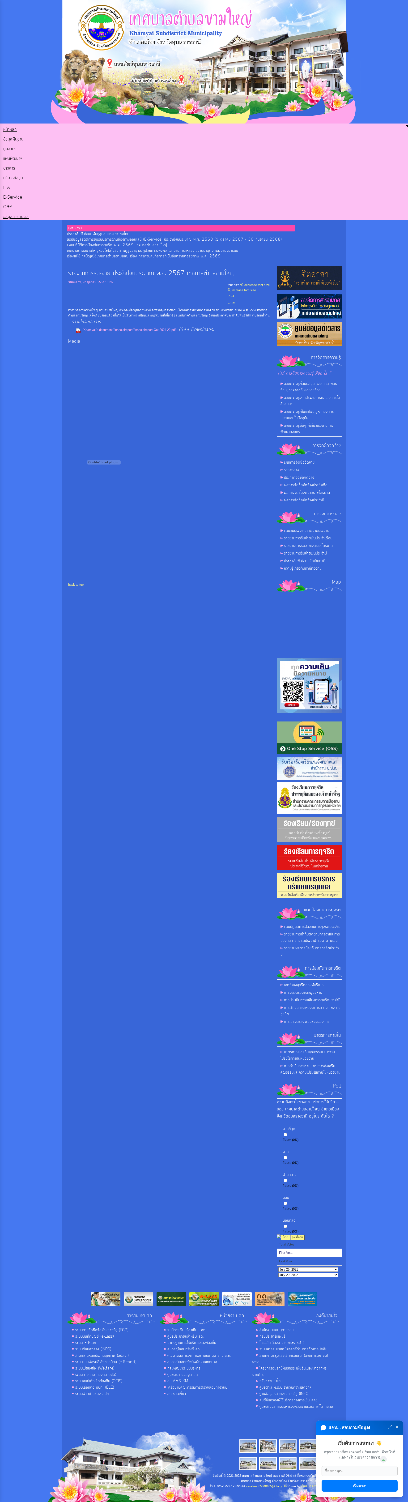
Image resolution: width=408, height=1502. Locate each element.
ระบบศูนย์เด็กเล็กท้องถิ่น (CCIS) (98, 1381)
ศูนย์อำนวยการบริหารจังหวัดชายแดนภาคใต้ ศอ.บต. (297, 1406)
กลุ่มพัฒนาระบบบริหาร (183, 1368)
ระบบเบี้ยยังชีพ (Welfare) (94, 1368)
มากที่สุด (289, 1129)
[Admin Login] (383, 1459)
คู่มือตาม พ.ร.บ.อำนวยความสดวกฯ (285, 1387)
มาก (286, 1152)
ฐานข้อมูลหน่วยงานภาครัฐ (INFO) (284, 1394)
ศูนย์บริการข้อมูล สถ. (183, 1375)
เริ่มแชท (359, 1486)
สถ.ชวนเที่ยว (176, 1394)
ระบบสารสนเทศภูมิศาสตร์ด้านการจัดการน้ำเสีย (293, 1349)
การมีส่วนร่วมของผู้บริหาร (303, 992)
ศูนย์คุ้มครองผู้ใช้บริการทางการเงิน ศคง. (289, 1400)
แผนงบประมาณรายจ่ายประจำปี (306, 530)
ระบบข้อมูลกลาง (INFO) (93, 1349)
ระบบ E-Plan (85, 1343)
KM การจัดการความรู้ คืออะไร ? (304, 373)
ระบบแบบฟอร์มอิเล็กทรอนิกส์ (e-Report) (105, 1362)
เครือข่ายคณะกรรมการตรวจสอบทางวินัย (197, 1387)
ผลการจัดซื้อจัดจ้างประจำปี (304, 500)
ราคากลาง (291, 470)
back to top (76, 584)
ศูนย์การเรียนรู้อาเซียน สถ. (187, 1330)
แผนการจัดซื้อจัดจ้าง (299, 462)
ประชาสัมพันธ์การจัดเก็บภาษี (304, 561)
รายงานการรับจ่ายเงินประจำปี (305, 553)
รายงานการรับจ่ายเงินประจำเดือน (308, 538)
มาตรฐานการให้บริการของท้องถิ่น (191, 1343)
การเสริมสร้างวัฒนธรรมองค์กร (307, 1021)
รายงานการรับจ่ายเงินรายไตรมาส (308, 546)
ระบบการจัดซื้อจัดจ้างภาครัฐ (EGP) (101, 1330)
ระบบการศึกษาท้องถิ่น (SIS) (95, 1375)
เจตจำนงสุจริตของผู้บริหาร (304, 985)
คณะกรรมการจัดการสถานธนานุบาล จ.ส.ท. (199, 1355)
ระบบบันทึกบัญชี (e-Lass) (94, 1336)
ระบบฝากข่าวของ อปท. (92, 1394)
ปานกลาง (290, 1175)
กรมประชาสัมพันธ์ (272, 1336)
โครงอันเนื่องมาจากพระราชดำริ (282, 1343)
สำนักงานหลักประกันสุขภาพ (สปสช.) (102, 1355)
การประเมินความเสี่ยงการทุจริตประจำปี (312, 1000)
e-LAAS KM (177, 1381)
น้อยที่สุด (289, 1220)
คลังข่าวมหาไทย (271, 1381)
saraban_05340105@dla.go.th (266, 1486)
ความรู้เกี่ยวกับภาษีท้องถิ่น (303, 568)
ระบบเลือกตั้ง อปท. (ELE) (94, 1387)
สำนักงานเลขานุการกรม (276, 1330)
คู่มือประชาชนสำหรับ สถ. (185, 1336)
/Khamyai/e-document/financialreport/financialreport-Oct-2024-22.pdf (129, 330)
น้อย (286, 1197)
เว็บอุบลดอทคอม (312, 1486)
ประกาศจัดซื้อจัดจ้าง (299, 477)
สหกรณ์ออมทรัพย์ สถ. (184, 1349)
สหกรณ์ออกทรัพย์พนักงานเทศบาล (192, 1362)
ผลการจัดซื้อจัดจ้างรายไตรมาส (307, 492)
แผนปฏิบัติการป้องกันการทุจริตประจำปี (312, 927)
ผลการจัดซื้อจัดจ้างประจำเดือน (307, 485)
